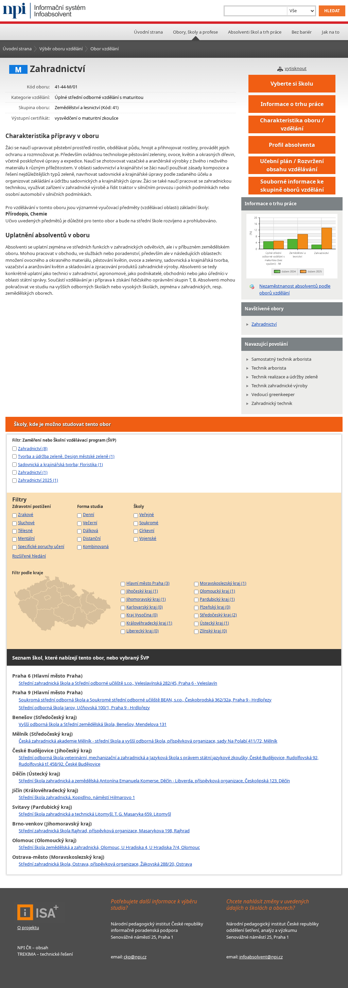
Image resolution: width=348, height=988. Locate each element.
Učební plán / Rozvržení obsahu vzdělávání (292, 165)
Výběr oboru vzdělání (61, 49)
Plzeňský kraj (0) (215, 607)
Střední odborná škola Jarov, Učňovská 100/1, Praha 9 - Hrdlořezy (84, 707)
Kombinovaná (96, 546)
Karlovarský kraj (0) (144, 607)
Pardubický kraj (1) (217, 599)
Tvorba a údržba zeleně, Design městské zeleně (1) (66, 456)
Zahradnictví (264, 324)
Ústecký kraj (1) (214, 623)
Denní (88, 514)
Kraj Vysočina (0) (142, 614)
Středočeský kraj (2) (218, 614)
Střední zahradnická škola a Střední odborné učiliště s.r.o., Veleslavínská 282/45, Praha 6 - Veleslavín (118, 683)
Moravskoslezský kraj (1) (223, 583)
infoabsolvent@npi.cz (261, 957)
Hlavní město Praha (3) (148, 583)
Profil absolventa (292, 145)
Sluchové (26, 522)
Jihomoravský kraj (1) (146, 599)
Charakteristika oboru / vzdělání (292, 124)
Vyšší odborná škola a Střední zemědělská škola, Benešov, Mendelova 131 (93, 724)
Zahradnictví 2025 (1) (38, 480)
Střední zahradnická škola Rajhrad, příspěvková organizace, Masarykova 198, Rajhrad (104, 831)
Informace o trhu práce (292, 104)
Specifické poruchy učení (41, 546)
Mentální (26, 538)
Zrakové (25, 514)
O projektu (28, 927)
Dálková (90, 530)
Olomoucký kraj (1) (217, 591)
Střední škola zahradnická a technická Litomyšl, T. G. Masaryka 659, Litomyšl (95, 814)
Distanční (92, 538)
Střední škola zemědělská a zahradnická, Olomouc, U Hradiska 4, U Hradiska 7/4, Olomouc (109, 847)
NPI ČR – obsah (32, 947)
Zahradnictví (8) (33, 448)
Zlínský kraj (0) (213, 630)
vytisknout (296, 68)
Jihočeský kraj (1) (142, 591)
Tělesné (25, 530)
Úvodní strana (148, 32)
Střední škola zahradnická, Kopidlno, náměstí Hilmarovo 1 (77, 797)
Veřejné (146, 514)
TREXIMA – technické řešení (45, 954)
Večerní (90, 522)
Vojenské (147, 538)
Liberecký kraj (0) (142, 630)
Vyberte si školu (292, 83)
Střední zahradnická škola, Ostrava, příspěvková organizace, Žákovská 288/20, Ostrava (105, 864)
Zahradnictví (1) (33, 472)
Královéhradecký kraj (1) (149, 623)
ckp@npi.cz (135, 957)
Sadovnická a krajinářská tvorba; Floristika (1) (60, 464)
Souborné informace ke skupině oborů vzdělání (292, 185)
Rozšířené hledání (29, 556)
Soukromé (148, 522)
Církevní (146, 530)
